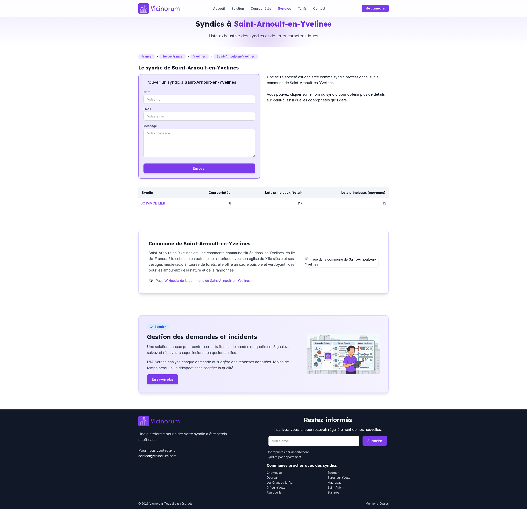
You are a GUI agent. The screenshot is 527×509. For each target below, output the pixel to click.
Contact (319, 8)
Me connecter (375, 8)
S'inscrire (374, 441)
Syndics (284, 8)
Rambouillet (274, 492)
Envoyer (199, 168)
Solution (237, 8)
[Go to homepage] (199, 421)
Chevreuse (274, 472)
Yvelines (199, 56)
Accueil (219, 8)
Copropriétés (261, 8)
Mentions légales (377, 503)
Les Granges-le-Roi (280, 482)
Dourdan (273, 477)
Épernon (333, 472)
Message (150, 126)
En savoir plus (162, 379)
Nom (146, 92)
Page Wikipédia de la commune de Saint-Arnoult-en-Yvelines (203, 281)
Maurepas (334, 482)
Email (147, 109)
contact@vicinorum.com (157, 456)
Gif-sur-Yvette (276, 487)
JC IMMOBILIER (153, 203)
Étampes (333, 492)
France (147, 56)
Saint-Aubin (335, 487)
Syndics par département (284, 457)
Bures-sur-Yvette (339, 477)
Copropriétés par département (288, 452)
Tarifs (302, 8)
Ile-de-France (172, 56)
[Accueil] (159, 8)
